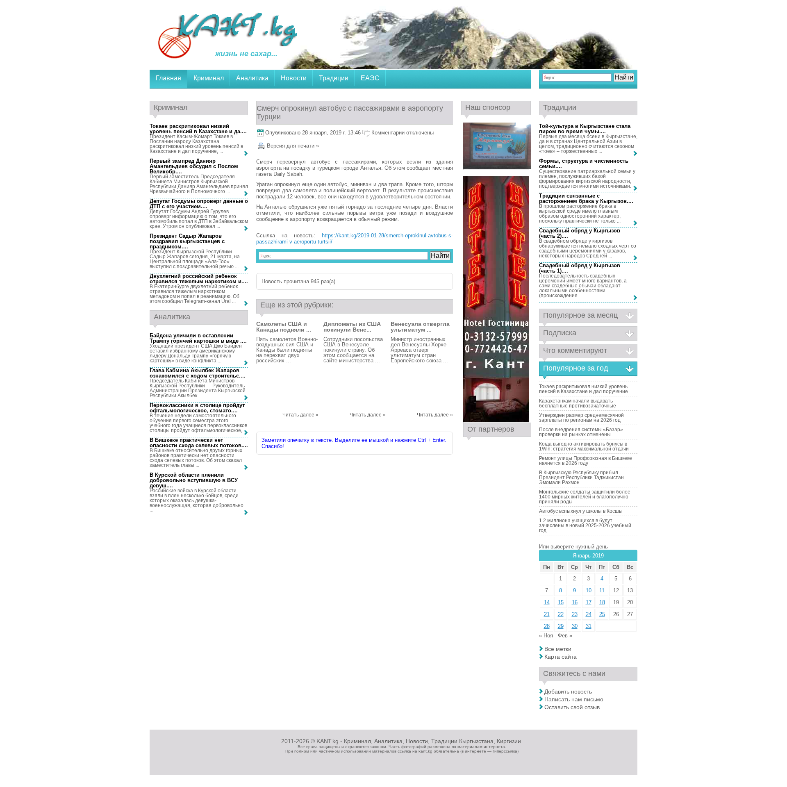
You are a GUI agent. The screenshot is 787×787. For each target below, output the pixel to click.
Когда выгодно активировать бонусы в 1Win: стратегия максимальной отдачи (584, 446)
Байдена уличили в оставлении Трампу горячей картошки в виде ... (197, 338)
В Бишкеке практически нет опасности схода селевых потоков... (198, 442)
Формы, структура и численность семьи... (583, 163)
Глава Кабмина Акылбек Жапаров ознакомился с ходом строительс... (197, 373)
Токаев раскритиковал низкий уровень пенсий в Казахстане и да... (197, 128)
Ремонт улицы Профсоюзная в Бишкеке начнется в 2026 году (585, 460)
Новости (294, 78)
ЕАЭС (370, 78)
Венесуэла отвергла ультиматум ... (420, 327)
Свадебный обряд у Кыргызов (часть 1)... (579, 268)
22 (561, 614)
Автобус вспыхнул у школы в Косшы (581, 511)
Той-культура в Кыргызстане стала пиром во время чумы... (584, 128)
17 (588, 602)
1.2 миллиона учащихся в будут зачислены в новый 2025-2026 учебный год (585, 525)
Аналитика (252, 78)
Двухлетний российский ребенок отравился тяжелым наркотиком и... (198, 278)
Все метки (557, 649)
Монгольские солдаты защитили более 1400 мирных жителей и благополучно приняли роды (584, 497)
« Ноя (546, 635)
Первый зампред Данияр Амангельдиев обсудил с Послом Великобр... (194, 166)
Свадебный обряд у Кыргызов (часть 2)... (579, 233)
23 (575, 614)
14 (547, 602)
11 (602, 590)
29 (561, 626)
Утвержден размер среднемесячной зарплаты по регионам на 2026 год (581, 417)
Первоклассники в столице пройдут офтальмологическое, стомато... (197, 408)
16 (575, 602)
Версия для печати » (293, 146)
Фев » (565, 635)
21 (547, 614)
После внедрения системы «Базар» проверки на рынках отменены (581, 432)
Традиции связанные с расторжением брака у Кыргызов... (585, 198)
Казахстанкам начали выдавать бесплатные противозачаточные (577, 403)
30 (575, 626)
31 (588, 626)
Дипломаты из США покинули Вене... (352, 327)
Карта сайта (560, 656)
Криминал (208, 78)
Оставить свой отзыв (572, 707)
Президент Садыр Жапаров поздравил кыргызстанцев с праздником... (187, 241)
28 (547, 626)
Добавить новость (568, 691)
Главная (168, 78)
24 (588, 614)
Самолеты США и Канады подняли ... (283, 327)
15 (561, 602)
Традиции (333, 78)
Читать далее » (300, 415)
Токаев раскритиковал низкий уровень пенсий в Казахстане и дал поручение (583, 389)
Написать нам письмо (573, 699)
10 (588, 590)
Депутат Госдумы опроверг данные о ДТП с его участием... (199, 203)
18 (602, 602)
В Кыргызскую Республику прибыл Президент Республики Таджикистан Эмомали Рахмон (581, 477)
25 (602, 614)
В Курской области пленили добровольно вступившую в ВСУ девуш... (194, 480)
